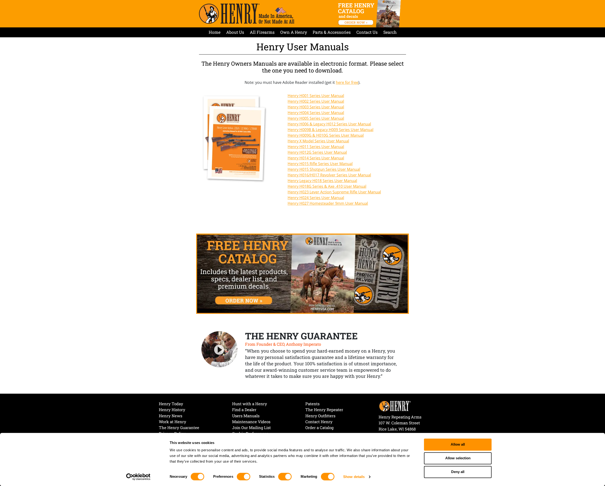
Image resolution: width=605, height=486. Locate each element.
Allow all (458, 445)
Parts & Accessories (332, 32)
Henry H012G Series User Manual (317, 152)
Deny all (457, 472)
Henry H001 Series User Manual (316, 95)
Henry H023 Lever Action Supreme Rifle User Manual (334, 192)
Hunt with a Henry (249, 403)
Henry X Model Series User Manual (318, 141)
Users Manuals (245, 415)
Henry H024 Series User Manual (316, 197)
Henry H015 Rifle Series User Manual (320, 163)
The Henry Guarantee (179, 427)
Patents (312, 403)
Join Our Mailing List (251, 427)
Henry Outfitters (320, 415)
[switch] (243, 476)
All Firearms (262, 32)
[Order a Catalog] (302, 273)
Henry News (170, 415)
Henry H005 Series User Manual (316, 118)
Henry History (172, 409)
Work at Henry (172, 421)
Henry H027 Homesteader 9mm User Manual (328, 203)
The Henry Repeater (324, 409)
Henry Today (171, 403)
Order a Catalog (319, 427)
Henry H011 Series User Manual (316, 146)
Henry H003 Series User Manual (316, 107)
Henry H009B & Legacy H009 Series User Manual (330, 129)
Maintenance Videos (251, 421)
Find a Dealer (244, 409)
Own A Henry (293, 32)
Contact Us (367, 32)
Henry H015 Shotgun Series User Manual (324, 169)
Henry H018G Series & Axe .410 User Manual (327, 186)
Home (214, 32)
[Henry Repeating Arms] (246, 14)
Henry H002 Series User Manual (316, 101)
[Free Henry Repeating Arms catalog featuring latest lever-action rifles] (370, 13)
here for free (347, 82)
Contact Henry (319, 421)
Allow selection (458, 458)
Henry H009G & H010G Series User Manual (326, 135)
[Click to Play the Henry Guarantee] (219, 349)
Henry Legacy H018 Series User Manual (322, 180)
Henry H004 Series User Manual (316, 112)
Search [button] (390, 32)
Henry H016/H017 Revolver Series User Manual (329, 175)
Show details (354, 477)
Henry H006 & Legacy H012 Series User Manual (329, 124)
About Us (235, 32)
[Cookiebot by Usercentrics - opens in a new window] (138, 476)
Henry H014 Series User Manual (316, 158)
